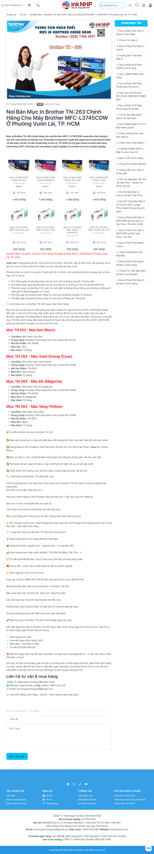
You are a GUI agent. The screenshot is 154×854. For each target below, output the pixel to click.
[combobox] (112, 5)
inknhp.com (28, 522)
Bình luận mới (17, 756)
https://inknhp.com (34, 572)
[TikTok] (80, 784)
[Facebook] (68, 784)
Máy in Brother (76, 849)
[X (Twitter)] (74, 784)
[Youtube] (86, 784)
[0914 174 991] (38, 5)
